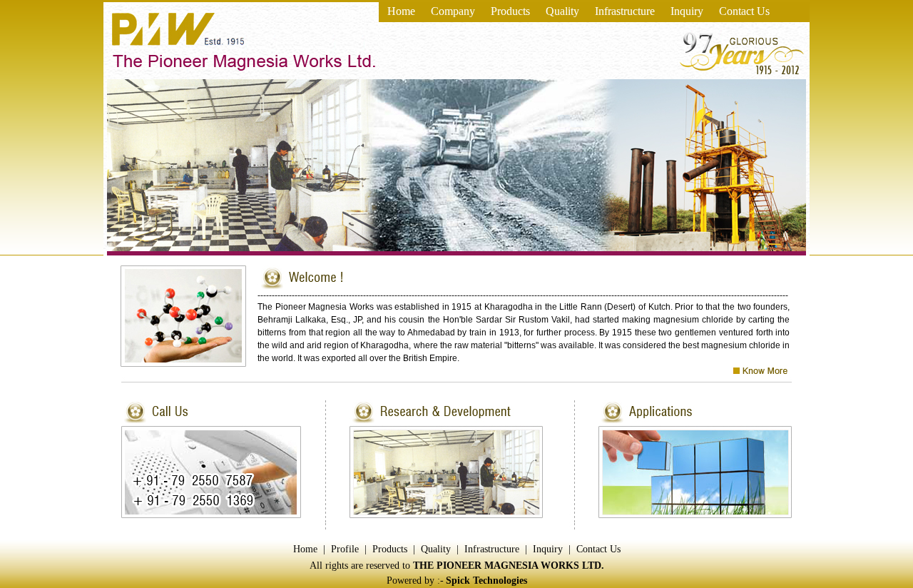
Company (453, 11)
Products (510, 11)
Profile (345, 549)
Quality (562, 11)
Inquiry (686, 11)
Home (401, 11)
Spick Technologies (486, 580)
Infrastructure (625, 11)
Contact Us (744, 11)
